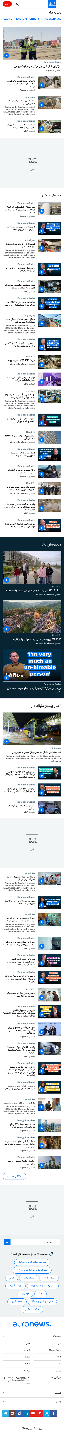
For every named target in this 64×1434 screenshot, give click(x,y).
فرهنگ (27, 1364)
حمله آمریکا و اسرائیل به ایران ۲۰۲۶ (32, 1270)
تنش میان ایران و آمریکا (42, 1302)
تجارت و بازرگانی (54, 1350)
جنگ (41, 1294)
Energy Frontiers (28, 19)
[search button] (7, 1242)
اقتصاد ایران (16, 1302)
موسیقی (25, 1294)
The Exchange (52, 19)
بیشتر (58, 1402)
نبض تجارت (30, 97)
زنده (7, 3)
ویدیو (58, 1371)
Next (59, 1357)
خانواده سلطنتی (32, 1310)
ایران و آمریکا (15, 1286)
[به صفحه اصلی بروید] (52, 4)
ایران (11, 1278)
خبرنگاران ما (56, 1378)
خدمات (58, 1393)
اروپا (59, 1343)
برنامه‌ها (26, 1371)
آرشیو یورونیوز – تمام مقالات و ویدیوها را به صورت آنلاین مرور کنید (17, 1380)
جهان (28, 1343)
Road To (30, 356)
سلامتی (27, 1357)
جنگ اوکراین (49, 1278)
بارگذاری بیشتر (16, 1176)
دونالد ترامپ (28, 1278)
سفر (59, 1364)
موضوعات (57, 1336)
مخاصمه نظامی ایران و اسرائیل (32, 1262)
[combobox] (32, 1242)
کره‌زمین (26, 1350)
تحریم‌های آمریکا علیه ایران (42, 1286)
